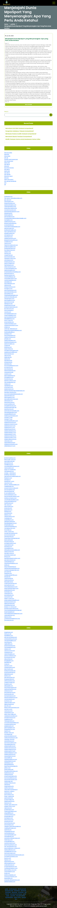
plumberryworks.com (10, 392)
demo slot (7, 163)
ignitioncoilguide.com (10, 875)
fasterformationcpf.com (11, 245)
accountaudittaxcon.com (11, 365)
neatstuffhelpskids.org (10, 526)
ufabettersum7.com (9, 426)
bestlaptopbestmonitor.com (12, 558)
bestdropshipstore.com (10, 697)
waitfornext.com (8, 788)
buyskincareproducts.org (11, 608)
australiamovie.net (9, 461)
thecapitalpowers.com (10, 412)
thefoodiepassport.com (10, 587)
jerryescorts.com (9, 308)
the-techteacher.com (10, 846)
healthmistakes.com (10, 340)
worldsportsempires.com (11, 350)
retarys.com (7, 243)
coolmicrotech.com (9, 843)
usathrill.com (7, 830)
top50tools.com (8, 503)
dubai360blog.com (9, 318)
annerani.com (8, 508)
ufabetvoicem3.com (9, 754)
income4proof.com (9, 657)
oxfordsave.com (8, 260)
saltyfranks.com (8, 506)
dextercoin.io (7, 617)
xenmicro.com (8, 665)
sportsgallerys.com (9, 300)
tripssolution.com (9, 712)
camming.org (8, 642)
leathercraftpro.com (10, 380)
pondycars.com (8, 821)
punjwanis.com (8, 196)
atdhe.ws (6, 565)
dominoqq (17, 890)
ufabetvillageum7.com (10, 753)
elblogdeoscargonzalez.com (12, 550)
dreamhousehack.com (10, 845)
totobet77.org (8, 419)
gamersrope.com (9, 228)
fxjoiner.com (7, 860)
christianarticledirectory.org (12, 618)
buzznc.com (7, 858)
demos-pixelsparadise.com (11, 484)
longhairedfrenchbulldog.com (12, 272)
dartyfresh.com (8, 669)
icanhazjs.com (8, 592)
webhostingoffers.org (10, 689)
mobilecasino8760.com (10, 575)
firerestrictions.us (9, 541)
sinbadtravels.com (9, 233)
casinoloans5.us (8, 578)
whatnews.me (8, 793)
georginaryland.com (9, 560)
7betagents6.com (9, 721)
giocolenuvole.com (9, 677)
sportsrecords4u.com (10, 742)
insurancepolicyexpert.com (11, 496)
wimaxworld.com (9, 536)
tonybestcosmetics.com (11, 856)
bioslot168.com (8, 878)
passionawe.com (9, 389)
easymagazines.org (9, 375)
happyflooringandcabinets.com (13, 330)
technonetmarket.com (10, 779)
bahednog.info (8, 213)
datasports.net (8, 303)
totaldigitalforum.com (10, 851)
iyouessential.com (9, 679)
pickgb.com (7, 339)
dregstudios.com (8, 525)
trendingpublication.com (11, 421)
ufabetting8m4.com (9, 746)
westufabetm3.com (9, 442)
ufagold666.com (8, 813)
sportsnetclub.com (9, 257)
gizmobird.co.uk (8, 463)
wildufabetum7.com (9, 446)
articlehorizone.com (9, 717)
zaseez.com (7, 649)
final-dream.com (9, 794)
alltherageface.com (9, 863)
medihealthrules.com (10, 828)
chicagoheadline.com (10, 640)
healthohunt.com (9, 773)
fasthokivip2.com (9, 265)
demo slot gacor (8, 179)
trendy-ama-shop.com (10, 804)
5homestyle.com (9, 620)
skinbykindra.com (9, 861)
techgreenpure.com (10, 696)
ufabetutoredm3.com (10, 436)
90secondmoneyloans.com (11, 707)
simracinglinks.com (9, 489)
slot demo (7, 164)
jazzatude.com (8, 510)
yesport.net (7, 252)
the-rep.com (8, 505)
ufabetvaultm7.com (9, 751)
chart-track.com (9, 531)
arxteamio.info (8, 362)
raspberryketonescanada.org (12, 826)
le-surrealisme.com (9, 493)
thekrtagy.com (8, 840)
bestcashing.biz (8, 540)
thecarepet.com (8, 201)
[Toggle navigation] (54, 3)
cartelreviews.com (9, 699)
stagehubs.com (8, 632)
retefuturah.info (8, 774)
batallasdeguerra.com (10, 523)
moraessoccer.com (9, 528)
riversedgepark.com (10, 647)
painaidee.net (8, 282)
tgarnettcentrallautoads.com (12, 476)
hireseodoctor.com (9, 729)
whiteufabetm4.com (10, 761)
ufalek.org (7, 327)
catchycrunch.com (9, 650)
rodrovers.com (8, 711)
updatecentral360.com (10, 352)
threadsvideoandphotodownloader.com (15, 218)
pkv (5, 183)
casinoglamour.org (9, 615)
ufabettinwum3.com (9, 429)
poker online (17, 897)
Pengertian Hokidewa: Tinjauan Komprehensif (19, 131)
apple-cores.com (9, 598)
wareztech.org (8, 236)
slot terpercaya (8, 161)
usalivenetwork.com (9, 221)
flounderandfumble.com (11, 771)
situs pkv (6, 154)
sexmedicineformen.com (11, 399)
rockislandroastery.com (10, 868)
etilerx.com (7, 768)
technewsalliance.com (10, 778)
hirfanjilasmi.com (9, 377)
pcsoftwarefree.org (9, 672)
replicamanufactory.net (11, 737)
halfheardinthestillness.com (12, 568)
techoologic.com (9, 824)
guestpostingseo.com (10, 205)
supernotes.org (8, 349)
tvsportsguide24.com (10, 315)
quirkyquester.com (9, 397)
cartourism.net (8, 597)
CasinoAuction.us (9, 580)
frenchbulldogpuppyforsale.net (13, 610)
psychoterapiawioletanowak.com (13, 394)
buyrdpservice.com (9, 250)
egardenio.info (8, 360)
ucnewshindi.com (9, 225)
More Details (28, 104)
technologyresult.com (10, 687)
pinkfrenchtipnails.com (10, 297)
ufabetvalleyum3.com (10, 439)
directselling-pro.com (10, 870)
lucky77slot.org (8, 320)
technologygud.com (9, 335)
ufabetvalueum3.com (10, 749)
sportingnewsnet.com (10, 290)
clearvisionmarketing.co (11, 789)
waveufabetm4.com (10, 756)
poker (6, 889)
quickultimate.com (9, 395)
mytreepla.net (8, 734)
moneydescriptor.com (10, 278)
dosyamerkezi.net (9, 491)
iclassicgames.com (9, 262)
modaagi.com (8, 518)
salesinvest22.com (9, 801)
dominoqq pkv (13, 889)
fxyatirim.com (8, 684)
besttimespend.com (10, 370)
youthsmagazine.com (10, 280)
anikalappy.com (8, 763)
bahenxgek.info (8, 215)
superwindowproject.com (11, 588)
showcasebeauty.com (10, 494)
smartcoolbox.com (9, 404)
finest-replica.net (9, 796)
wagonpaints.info (9, 786)
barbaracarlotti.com (10, 602)
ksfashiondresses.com (10, 342)
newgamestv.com (9, 298)
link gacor (7, 169)
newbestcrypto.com (10, 258)
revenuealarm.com (9, 871)
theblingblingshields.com (11, 295)
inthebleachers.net (9, 605)
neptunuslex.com (9, 468)
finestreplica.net (8, 769)
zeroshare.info (8, 513)
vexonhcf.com (8, 483)
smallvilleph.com (9, 520)
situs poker (7, 156)
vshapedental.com (9, 831)
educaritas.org (8, 659)
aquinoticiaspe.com (9, 270)
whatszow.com (8, 691)
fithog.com (7, 556)
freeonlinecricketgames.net (12, 538)
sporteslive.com (8, 293)
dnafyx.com (7, 676)
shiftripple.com (8, 400)
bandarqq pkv (9, 897)
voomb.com (7, 312)
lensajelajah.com (8, 660)
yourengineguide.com (10, 835)
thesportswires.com (9, 287)
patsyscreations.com (10, 655)
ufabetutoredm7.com (10, 437)
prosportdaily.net (9, 799)
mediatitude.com (9, 486)
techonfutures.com (9, 823)
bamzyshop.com (9, 819)
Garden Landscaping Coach (39, 906)
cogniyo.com (7, 374)
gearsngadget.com (9, 727)
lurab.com (7, 873)
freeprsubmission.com (10, 811)
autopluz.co (7, 479)
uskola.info (7, 784)
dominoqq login (22, 889)
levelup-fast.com (9, 732)
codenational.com (9, 865)
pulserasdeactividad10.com (11, 600)
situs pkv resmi (8, 176)
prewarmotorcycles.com (11, 488)
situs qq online (8, 152)
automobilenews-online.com (12, 848)
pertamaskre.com (9, 216)
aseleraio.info (8, 357)
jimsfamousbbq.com (10, 458)
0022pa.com (7, 511)
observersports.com (10, 267)
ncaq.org (6, 664)
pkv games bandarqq (10, 181)
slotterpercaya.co (9, 402)
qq (5, 184)
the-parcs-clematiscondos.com (13, 198)
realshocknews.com (9, 337)
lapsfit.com (7, 731)
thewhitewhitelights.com (11, 563)
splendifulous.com (9, 741)
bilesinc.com (7, 515)
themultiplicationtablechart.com (13, 613)
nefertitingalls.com (9, 654)
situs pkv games (20, 895)
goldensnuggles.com (10, 247)
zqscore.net (7, 355)
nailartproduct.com (9, 702)
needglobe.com (8, 385)
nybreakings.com (9, 836)
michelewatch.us (9, 471)
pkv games (7, 174)
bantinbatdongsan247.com (11, 211)
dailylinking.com (8, 674)
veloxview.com (8, 441)
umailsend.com (8, 241)
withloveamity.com (9, 681)
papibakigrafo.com (9, 590)
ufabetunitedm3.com (10, 431)
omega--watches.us (10, 473)
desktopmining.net (9, 603)
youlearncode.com (9, 682)
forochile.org (7, 530)
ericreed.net (7, 571)
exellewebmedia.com (10, 230)
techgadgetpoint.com (10, 313)
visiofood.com (8, 808)
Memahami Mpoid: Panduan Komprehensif (18, 136)
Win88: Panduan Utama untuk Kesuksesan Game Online (22, 139)
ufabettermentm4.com (10, 424)
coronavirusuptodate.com (11, 722)
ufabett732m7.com (9, 806)
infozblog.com (8, 546)
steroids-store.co (9, 553)
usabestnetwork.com (10, 238)
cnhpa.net (7, 345)
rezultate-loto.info (9, 739)
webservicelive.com (9, 881)
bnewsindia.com (8, 816)
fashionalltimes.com (9, 850)
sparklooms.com (9, 409)
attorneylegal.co (8, 310)
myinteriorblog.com (9, 814)
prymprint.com (8, 367)
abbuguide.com (8, 686)
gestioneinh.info (8, 798)
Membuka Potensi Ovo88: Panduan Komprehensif (20, 134)
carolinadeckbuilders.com (11, 500)
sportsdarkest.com (9, 283)
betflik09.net (7, 662)
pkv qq (6, 158)
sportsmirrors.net (9, 302)
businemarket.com (9, 275)
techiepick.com (8, 818)
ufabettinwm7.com (9, 427)
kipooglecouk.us (8, 582)
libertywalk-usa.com (10, 459)
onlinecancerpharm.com (11, 325)
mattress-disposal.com (10, 329)
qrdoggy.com (8, 334)
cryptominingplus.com (10, 268)
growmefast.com (9, 322)
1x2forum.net (7, 634)
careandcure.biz (8, 372)
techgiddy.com (8, 220)
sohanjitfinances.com (10, 406)
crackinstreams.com (10, 724)
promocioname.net (9, 535)
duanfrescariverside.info (11, 766)
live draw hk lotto (9, 168)
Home (6, 24)
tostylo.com (7, 253)
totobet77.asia (8, 417)
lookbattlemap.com (9, 248)
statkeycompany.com (10, 498)
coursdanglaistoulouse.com (11, 466)
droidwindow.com (9, 809)
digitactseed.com (9, 704)
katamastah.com (9, 354)
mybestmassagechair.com (11, 570)
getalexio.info (8, 364)
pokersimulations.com (10, 736)
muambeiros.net (8, 545)
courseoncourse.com (10, 210)
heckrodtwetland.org (10, 566)
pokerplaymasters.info (10, 208)
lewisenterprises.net (9, 671)
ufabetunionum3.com (10, 748)
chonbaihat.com (8, 548)
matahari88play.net (9, 277)
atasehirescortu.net (9, 305)
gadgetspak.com (9, 726)
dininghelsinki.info (9, 764)
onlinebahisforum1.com (10, 639)
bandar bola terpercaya (11, 159)
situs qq (6, 178)
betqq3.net (7, 577)
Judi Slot (12, 24)
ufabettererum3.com (10, 422)
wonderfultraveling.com (10, 533)
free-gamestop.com (10, 231)
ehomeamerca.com (9, 692)
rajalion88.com (8, 644)
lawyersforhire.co (9, 273)
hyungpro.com (8, 288)
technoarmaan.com (9, 853)
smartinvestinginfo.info (10, 776)
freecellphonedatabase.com (12, 226)
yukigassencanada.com (10, 716)
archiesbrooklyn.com (10, 543)
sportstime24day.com (10, 292)
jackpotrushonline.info (10, 223)
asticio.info (7, 359)
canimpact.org (8, 593)
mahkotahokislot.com (10, 323)
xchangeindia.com (9, 841)
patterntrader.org (9, 344)
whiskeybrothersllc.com (11, 444)
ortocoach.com (8, 387)
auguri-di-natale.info (10, 469)
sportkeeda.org (8, 369)
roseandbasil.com (9, 561)
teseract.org (7, 803)
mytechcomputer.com (10, 876)
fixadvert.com (8, 478)
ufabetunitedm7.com (10, 432)
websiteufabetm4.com (10, 759)
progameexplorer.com (10, 866)
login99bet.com (8, 635)
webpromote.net (9, 551)
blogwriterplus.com (9, 203)
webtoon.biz (7, 285)
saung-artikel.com (9, 263)
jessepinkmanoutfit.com (11, 240)
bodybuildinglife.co (9, 332)
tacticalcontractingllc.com (11, 411)
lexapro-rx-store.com (10, 607)
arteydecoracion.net (10, 555)
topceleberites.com (9, 744)
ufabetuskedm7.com (10, 434)
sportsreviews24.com (10, 317)
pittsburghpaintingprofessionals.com (14, 390)
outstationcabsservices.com (12, 838)
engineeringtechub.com (11, 307)
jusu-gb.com (7, 200)
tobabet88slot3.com (10, 414)
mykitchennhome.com (10, 583)
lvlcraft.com (7, 706)
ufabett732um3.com (10, 783)
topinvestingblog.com (10, 501)
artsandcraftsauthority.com (12, 880)
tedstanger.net (8, 781)
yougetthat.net (8, 255)
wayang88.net (8, 758)
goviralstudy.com (9, 595)
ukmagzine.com (8, 235)
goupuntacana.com (9, 645)
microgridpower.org (9, 382)
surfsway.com (8, 701)
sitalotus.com (8, 347)
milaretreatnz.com (9, 516)
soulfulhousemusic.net (10, 407)
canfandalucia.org (9, 833)
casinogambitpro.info (10, 206)
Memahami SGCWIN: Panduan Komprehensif (19, 128)
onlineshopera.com (9, 667)
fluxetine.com (8, 573)
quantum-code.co (9, 791)
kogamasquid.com (9, 612)
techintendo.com (9, 694)
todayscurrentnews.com (11, 416)
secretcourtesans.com (10, 637)
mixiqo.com (7, 384)
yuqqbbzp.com (8, 719)
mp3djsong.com (8, 464)
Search (6, 111)
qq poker (12, 895)
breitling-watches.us (10, 474)
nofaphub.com (8, 652)
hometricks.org (8, 379)
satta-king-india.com (10, 714)
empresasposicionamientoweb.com (14, 855)
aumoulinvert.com (9, 585)
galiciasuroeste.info (9, 521)
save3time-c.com (9, 481)
